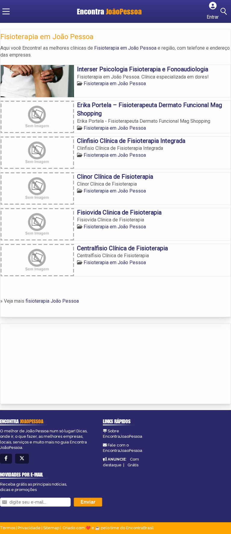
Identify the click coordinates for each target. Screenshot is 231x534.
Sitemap (51, 528)
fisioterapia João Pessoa (52, 301)
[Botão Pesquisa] (224, 11)
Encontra (109, 11)
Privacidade (29, 528)
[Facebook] (6, 459)
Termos (7, 528)
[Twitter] (22, 459)
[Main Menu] (6, 11)
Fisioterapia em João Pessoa (125, 48)
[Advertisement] (45, 364)
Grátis (133, 465)
